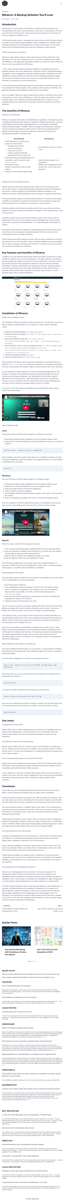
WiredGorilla (8, 1070)
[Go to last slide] (5, 943)
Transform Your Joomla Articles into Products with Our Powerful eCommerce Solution (31, 1089)
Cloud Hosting (9, 1008)
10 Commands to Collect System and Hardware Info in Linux (14, 908)
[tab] (29, 961)
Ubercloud (7, 1141)
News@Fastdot (9, 1085)
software (5, 11)
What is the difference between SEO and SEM (17, 1028)
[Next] (59, 943)
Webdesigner (8, 1024)
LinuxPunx (7, 982)
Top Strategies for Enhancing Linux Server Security (19, 997)
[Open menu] (61, 3)
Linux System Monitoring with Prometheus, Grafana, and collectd (16, 952)
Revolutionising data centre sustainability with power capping (23, 1144)
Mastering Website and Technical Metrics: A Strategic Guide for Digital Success (29, 1054)
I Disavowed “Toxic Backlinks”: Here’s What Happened (20, 1156)
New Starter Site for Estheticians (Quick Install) (18, 1128)
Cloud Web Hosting (11, 1167)
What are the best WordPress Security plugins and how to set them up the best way (30, 974)
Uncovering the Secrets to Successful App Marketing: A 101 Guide (24, 1182)
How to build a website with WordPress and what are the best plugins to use (28, 977)
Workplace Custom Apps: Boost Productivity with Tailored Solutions (25, 1171)
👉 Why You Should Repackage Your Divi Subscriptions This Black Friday (26, 1115)
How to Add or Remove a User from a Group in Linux (50, 908)
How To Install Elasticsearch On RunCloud (16, 986)
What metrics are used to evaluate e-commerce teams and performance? (27, 1041)
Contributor (7, 19)
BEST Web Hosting (10, 1111)
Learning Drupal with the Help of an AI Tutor (17, 1012)
